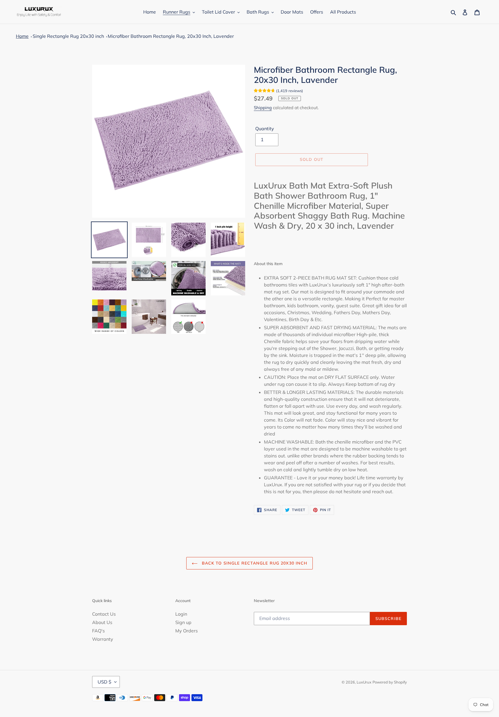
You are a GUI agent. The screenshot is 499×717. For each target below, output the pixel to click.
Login (181, 614)
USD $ (104, 682)
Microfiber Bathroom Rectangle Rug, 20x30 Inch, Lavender (171, 36)
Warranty (102, 639)
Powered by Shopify (390, 682)
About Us (102, 622)
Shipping (263, 107)
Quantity (264, 128)
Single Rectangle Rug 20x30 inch (68, 36)
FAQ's (98, 631)
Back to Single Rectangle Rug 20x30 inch (254, 563)
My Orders (186, 631)
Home (22, 36)
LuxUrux (364, 682)
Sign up (183, 622)
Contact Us (104, 614)
